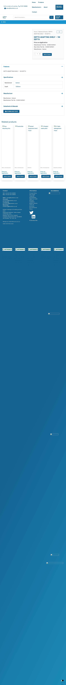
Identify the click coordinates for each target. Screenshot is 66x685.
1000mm (18, 86)
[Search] (52, 17)
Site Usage (32, 194)
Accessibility (32, 197)
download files (12, 111)
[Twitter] (31, 213)
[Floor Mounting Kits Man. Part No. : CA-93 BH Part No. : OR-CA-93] (7, 143)
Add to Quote (47, 54)
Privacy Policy (33, 193)
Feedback (31, 201)
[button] (48, 7)
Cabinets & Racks (43, 31)
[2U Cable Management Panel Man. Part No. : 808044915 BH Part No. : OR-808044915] (58, 143)
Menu (4, 22)
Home (35, 31)
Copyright (31, 196)
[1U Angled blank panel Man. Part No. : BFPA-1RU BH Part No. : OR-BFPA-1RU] (46, 143)
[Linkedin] (33, 217)
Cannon (18, 83)
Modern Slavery (33, 203)
